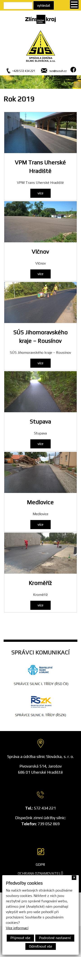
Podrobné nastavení (55, 938)
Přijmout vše (20, 938)
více (40, 193)
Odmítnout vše (40, 946)
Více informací (17, 928)
